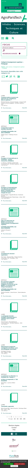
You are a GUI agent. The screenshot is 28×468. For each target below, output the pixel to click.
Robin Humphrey (18, 257)
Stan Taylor (3, 257)
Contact (14, 427)
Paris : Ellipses (4, 352)
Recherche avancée (10, 53)
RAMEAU (3, 66)
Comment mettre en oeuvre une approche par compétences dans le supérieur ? (9, 99)
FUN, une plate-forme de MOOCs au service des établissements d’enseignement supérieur (9, 222)
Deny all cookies (20, 464)
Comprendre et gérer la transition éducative (7, 128)
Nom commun (9, 66)
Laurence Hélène (11, 382)
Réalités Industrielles (8, 131)
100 (21, 418)
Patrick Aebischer (22, 292)
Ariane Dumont (4, 321)
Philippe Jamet (4, 134)
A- (2, 1)
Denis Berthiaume (13, 321)
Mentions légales (14, 425)
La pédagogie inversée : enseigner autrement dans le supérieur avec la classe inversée (9, 317)
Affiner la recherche (14, 76)
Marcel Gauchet (14, 408)
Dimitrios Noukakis (5, 292)
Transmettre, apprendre (7, 406)
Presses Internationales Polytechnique (10, 197)
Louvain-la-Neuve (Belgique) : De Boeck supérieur (12, 103)
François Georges (14, 102)
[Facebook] (12, 434)
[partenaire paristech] (14, 456)
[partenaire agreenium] (14, 451)
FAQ (14, 429)
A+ (5, 1)
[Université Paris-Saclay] (14, 445)
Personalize (14, 466)
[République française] (14, 440)
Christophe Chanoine (6, 351)
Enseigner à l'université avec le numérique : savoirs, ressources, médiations (9, 159)
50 (17, 418)
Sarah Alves (4, 382)
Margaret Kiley (10, 257)
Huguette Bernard (13, 194)
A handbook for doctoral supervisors (7, 254)
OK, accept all (8, 464)
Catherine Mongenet (5, 230)
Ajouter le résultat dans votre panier (6, 76)
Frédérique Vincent (13, 134)
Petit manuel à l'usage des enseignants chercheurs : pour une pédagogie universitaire (9, 348)
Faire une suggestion (10, 76)
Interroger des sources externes (18, 76)
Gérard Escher (13, 292)
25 (14, 418)
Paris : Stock (4, 409)
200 (24, 418)
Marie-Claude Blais (5, 408)
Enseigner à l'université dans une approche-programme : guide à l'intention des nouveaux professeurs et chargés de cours (9, 190)
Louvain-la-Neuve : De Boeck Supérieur (10, 164)
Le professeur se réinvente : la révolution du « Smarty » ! (9, 376)
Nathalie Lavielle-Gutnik (12, 162)
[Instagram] (16, 434)
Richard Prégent (5, 194)
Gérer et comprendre (8, 379)
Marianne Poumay (5, 102)
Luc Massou (4, 162)
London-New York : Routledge (8, 258)
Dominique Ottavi (22, 408)
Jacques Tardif (22, 102)
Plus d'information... (7, 108)
